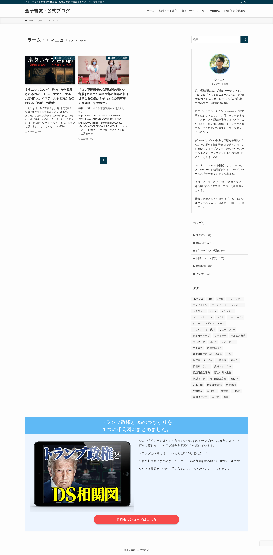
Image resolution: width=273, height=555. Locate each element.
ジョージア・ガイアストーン (208, 323)
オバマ (213, 311)
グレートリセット (202, 317)
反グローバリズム (202, 360)
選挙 (226, 397)
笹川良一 (212, 391)
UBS (210, 298)
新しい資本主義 (222, 372)
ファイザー (220, 335)
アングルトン (200, 305)
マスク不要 (199, 341)
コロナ (220, 317)
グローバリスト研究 (210, 250)
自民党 (236, 391)
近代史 (215, 397)
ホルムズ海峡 (238, 335)
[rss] (240, 2)
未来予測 (198, 384)
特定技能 (231, 384)
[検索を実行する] (244, 39)
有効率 (234, 378)
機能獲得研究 (214, 384)
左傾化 (234, 360)
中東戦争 (198, 348)
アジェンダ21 (235, 298)
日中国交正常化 (217, 378)
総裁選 (224, 391)
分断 (228, 354)
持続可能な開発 (201, 372)
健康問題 (204, 265)
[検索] (245, 2)
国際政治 (221, 360)
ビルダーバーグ (201, 335)
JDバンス (198, 298)
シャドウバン (235, 317)
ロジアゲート (228, 341)
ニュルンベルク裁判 (204, 329)
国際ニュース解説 (210, 258)
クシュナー (227, 311)
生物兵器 (198, 391)
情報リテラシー (201, 366)
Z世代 (220, 298)
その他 (203, 273)
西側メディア (200, 397)
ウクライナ (199, 311)
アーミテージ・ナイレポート (227, 305)
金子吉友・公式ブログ (47, 11)
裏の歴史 (203, 235)
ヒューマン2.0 (227, 329)
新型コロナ (199, 378)
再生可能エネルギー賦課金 (207, 354)
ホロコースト (206, 242)
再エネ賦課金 (214, 348)
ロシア (213, 341)
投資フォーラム (222, 366)
